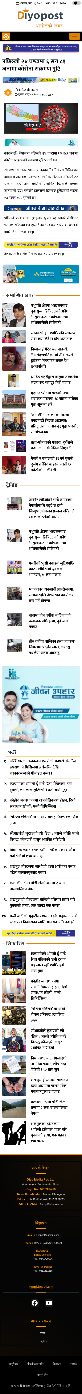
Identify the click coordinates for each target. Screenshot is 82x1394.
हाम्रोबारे (13, 1364)
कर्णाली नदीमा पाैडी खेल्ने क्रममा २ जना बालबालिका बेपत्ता (37, 886)
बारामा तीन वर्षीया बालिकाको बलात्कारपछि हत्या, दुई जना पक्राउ (50, 621)
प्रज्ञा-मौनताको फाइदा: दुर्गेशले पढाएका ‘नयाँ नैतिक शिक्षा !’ (52, 445)
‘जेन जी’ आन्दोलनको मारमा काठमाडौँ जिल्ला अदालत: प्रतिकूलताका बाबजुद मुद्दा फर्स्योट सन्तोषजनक (55, 423)
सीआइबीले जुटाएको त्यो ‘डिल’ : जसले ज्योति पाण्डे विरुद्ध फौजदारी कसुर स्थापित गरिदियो (44, 836)
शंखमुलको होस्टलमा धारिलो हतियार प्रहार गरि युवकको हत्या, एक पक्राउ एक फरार (42, 902)
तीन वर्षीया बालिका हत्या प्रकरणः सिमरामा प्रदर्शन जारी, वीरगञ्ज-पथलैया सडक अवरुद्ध (52, 647)
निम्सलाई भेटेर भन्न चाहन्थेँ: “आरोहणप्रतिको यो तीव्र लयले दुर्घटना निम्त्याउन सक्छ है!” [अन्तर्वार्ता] (52, 358)
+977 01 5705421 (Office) (47, 1243)
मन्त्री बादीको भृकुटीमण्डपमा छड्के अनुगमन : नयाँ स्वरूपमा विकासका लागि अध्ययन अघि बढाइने (44, 919)
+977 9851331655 (43, 1270)
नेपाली (42, 1333)
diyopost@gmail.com (47, 1235)
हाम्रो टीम (42, 1375)
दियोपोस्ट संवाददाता (27, 90)
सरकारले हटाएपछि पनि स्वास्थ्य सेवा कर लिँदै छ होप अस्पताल (53, 336)
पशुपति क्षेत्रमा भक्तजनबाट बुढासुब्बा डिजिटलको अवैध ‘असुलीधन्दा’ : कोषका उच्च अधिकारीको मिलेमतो (49, 314)
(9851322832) (56, 1199)
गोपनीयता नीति (35, 1364)
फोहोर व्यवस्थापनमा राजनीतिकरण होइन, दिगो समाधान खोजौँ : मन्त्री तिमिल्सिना (43, 803)
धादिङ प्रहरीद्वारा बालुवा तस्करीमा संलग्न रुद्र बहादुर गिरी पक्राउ (54, 380)
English (43, 1341)
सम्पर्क (73, 1364)
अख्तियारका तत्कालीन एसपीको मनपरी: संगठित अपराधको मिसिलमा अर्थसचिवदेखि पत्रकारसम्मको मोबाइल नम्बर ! (43, 767)
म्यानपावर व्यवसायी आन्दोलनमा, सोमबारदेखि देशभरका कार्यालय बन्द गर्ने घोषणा (51, 595)
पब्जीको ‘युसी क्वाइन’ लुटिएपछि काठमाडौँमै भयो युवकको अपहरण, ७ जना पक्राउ (51, 569)
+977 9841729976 (43, 1258)
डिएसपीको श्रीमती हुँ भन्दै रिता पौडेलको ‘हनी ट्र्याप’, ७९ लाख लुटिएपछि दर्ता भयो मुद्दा (41, 787)
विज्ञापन (57, 1364)
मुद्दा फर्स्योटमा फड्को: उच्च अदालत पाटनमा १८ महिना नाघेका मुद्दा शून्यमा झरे (54, 399)
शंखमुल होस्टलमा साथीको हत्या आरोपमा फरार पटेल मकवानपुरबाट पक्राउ (43, 869)
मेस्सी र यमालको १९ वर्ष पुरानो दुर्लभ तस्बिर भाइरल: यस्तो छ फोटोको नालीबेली (52, 464)
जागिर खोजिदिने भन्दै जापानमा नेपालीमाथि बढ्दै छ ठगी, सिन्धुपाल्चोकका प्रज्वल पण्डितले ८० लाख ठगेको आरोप (51, 508)
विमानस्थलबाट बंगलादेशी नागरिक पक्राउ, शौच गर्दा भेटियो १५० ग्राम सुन (42, 853)
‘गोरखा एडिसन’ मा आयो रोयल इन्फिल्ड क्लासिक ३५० (44, 820)
